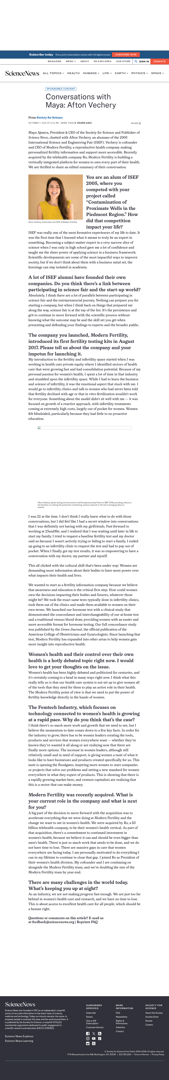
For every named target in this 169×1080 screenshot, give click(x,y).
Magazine (54, 61)
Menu (69, 61)
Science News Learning (19, 1040)
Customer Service (94, 1027)
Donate (160, 61)
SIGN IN (144, 61)
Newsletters (121, 1016)
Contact (120, 1031)
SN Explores (102, 61)
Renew (89, 1016)
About (84, 61)
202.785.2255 (125, 1054)
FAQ (118, 1013)
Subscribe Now (125, 54)
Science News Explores (19, 1036)
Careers (149, 1024)
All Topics (52, 73)
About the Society (154, 1013)
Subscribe (91, 1013)
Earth (120, 73)
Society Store (151, 1016)
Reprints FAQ (87, 922)
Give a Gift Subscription (92, 1022)
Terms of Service (141, 1054)
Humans (90, 73)
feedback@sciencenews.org (53, 922)
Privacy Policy (158, 1054)
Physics (138, 73)
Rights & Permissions (122, 1022)
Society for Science (50, 117)
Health (73, 73)
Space (156, 73)
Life (106, 73)
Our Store (123, 61)
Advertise (120, 1027)
